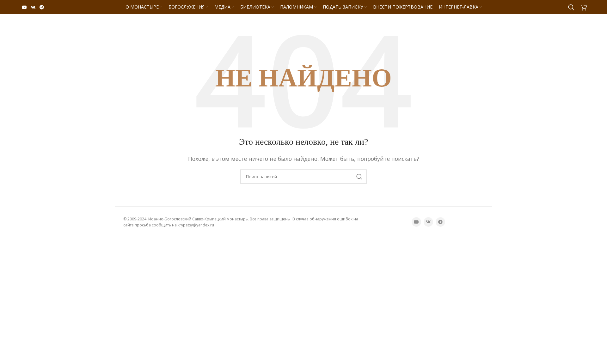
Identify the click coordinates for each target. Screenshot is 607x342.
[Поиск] (571, 7)
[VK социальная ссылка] (33, 7)
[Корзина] (584, 7)
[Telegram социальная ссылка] (42, 7)
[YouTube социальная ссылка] (24, 7)
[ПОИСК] (359, 176)
